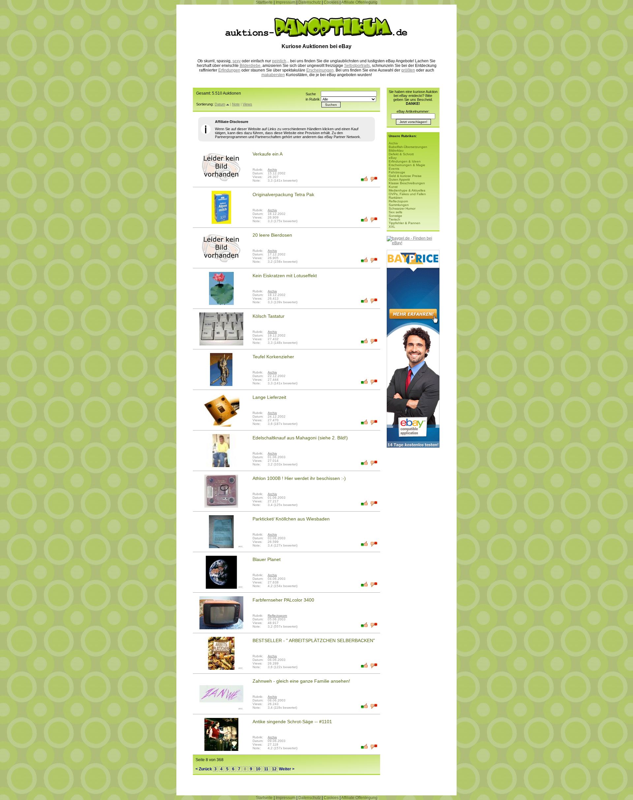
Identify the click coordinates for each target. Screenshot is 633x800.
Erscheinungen (320, 70)
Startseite (264, 2)
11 (266, 769)
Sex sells (395, 212)
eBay (393, 158)
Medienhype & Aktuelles (407, 190)
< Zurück (204, 769)
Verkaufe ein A (268, 154)
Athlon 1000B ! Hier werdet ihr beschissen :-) (299, 478)
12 (274, 769)
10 (258, 769)
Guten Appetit (399, 179)
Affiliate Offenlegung (359, 2)
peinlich (279, 61)
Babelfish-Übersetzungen (408, 147)
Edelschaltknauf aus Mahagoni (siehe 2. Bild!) (300, 437)
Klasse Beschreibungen (407, 183)
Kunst (393, 187)
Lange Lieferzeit (269, 397)
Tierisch (394, 219)
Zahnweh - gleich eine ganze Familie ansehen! (301, 681)
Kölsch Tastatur (269, 316)
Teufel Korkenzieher (273, 356)
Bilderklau (396, 150)
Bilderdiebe (250, 65)
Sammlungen (399, 205)
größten (408, 70)
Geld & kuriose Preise (405, 176)
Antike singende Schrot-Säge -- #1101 (292, 721)
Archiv (272, 169)
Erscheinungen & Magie (407, 165)
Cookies (331, 2)
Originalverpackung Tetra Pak (283, 194)
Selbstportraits (357, 65)
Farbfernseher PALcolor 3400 (283, 600)
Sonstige (395, 216)
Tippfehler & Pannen (404, 223)
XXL (392, 226)
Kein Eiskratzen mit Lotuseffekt (285, 275)
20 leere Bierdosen (272, 235)
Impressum (285, 2)
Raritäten (396, 197)
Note (236, 104)
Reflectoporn (277, 615)
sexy (236, 61)
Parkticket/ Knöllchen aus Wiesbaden (291, 518)
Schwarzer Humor (402, 208)
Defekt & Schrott (401, 154)
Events (394, 168)
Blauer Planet (267, 559)
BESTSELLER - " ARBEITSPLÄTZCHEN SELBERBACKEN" (314, 640)
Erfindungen (229, 70)
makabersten (273, 75)
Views (247, 104)
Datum (220, 104)
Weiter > (286, 769)
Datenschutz (309, 2)
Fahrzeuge (397, 172)
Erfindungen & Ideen (405, 161)
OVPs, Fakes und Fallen (407, 194)
